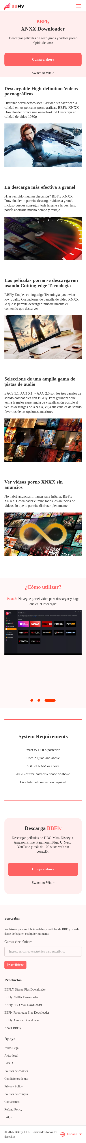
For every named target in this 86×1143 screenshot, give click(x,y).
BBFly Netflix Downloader (21, 997)
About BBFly (12, 1028)
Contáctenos (11, 1101)
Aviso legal (11, 1055)
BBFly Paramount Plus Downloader (26, 1012)
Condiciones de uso (16, 1078)
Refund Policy (13, 1109)
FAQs (7, 1117)
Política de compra (16, 1094)
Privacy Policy (13, 1086)
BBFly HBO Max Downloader (23, 1005)
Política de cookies (16, 1071)
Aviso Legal (11, 1048)
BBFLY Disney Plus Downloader (25, 989)
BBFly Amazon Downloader (22, 1020)
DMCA (8, 1063)
